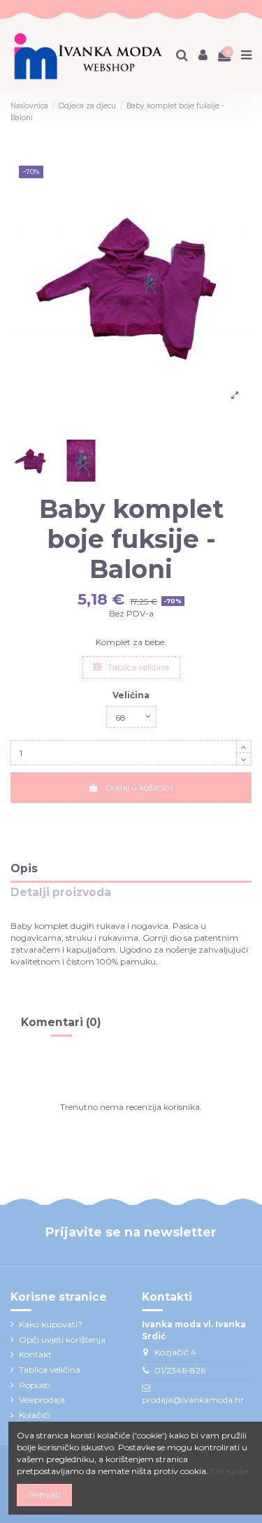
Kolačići (34, 1415)
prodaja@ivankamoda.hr (193, 1399)
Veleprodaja (42, 1399)
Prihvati (44, 1494)
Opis (24, 869)
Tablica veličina (137, 667)
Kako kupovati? (50, 1324)
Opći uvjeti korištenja (62, 1339)
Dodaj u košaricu (139, 787)
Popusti (34, 1385)
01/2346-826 (179, 1370)
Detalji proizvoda (60, 893)
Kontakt (35, 1354)
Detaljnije (229, 1471)
